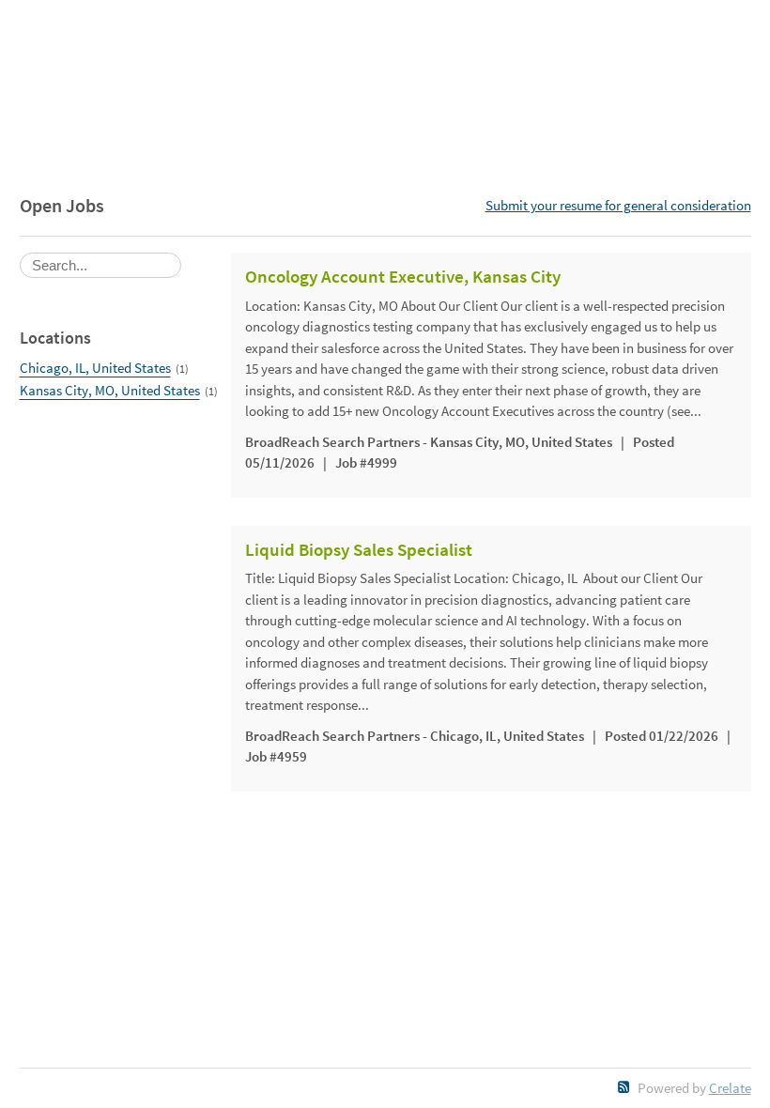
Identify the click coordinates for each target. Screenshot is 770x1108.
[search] (100, 265)
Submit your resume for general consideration (618, 205)
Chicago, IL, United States (95, 368)
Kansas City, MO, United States (110, 390)
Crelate (730, 1088)
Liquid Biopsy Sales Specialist (358, 550)
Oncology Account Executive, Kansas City (403, 277)
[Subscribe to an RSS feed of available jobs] (624, 1087)
